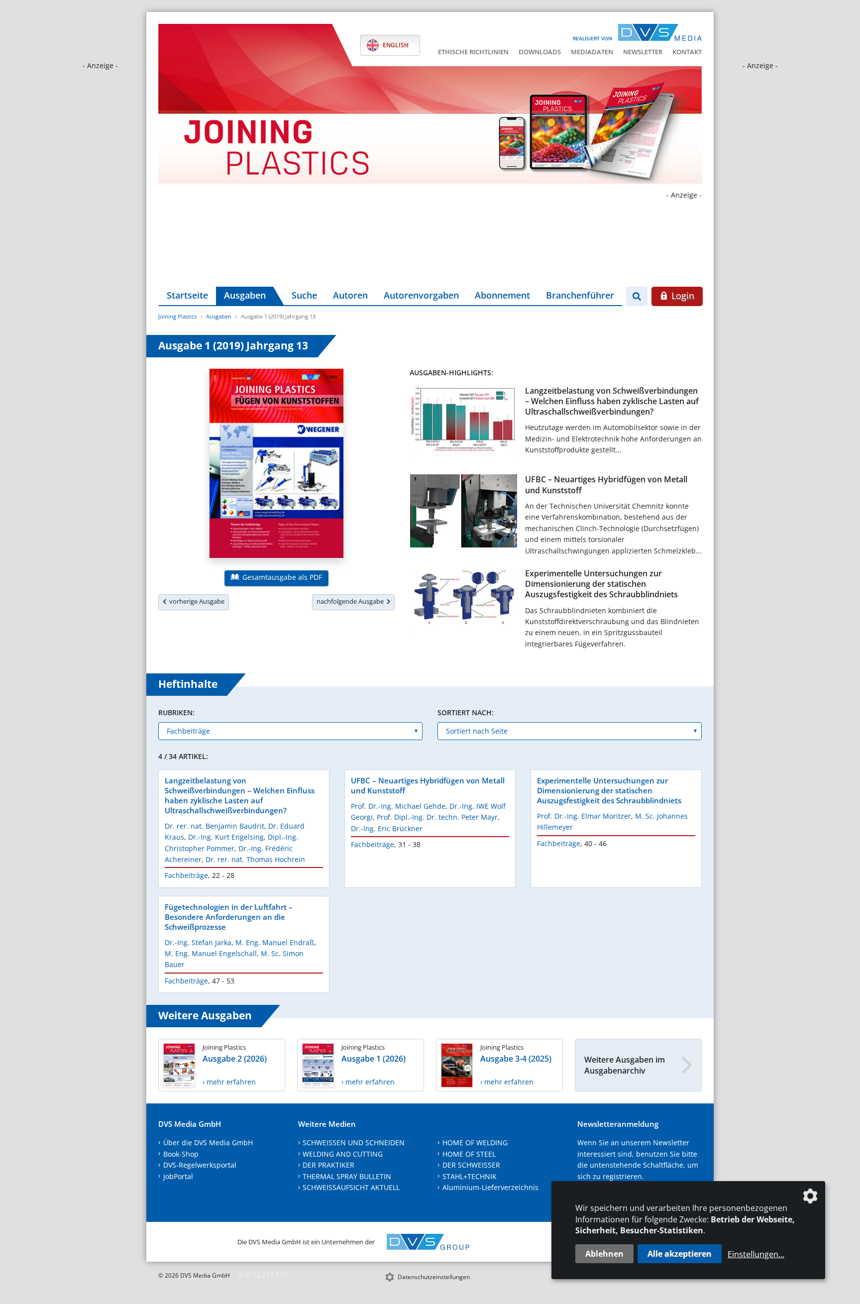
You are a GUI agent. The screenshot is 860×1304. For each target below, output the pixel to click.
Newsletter (642, 51)
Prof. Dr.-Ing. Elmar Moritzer (584, 816)
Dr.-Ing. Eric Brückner (387, 828)
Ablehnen (604, 1253)
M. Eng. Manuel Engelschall (211, 953)
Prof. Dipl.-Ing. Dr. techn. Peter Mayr (437, 817)
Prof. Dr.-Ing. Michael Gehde (398, 806)
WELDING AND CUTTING (343, 1154)
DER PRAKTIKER (328, 1165)
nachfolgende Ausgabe (352, 601)
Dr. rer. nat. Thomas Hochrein (255, 859)
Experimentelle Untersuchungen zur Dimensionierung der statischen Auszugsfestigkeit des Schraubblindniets (601, 584)
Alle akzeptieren (679, 1253)
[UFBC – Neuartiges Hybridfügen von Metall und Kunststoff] (463, 512)
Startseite (187, 295)
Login (681, 296)
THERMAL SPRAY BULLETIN (347, 1176)
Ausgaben (245, 295)
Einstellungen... (756, 1254)
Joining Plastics (177, 316)
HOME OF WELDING (475, 1142)
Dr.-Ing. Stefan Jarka (198, 942)
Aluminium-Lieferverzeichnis (490, 1187)
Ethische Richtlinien (473, 51)
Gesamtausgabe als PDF (281, 577)
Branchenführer (580, 295)
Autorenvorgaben (421, 295)
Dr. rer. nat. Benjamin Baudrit (214, 826)
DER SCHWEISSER (471, 1165)
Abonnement (502, 295)
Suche (304, 295)
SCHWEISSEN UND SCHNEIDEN (354, 1142)
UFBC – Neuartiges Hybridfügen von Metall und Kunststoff (606, 484)
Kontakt (687, 51)
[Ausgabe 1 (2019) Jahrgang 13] (276, 465)
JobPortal (178, 1176)
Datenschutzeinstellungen (434, 1277)
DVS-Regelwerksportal (199, 1165)
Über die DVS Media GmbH (208, 1142)
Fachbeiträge (186, 875)
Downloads (540, 51)
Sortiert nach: (465, 712)
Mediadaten (592, 51)
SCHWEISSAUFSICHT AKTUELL (351, 1187)
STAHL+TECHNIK (469, 1176)
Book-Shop (181, 1154)
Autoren (350, 295)
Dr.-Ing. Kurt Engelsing (226, 837)
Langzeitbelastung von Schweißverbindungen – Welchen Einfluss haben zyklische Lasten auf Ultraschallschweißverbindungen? (612, 401)
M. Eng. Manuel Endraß (274, 942)
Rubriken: (176, 712)
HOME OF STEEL (469, 1154)
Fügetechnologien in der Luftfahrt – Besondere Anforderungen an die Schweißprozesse (229, 917)
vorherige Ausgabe (195, 601)
